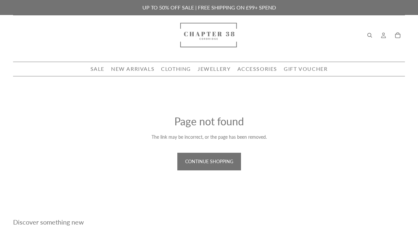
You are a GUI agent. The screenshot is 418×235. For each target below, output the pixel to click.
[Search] (369, 35)
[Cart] (398, 35)
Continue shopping (209, 161)
